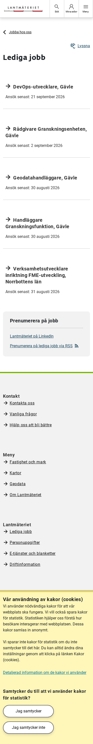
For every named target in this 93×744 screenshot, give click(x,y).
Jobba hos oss (20, 32)
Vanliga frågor (23, 414)
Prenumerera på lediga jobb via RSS (41, 346)
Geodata (18, 483)
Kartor (15, 473)
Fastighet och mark (28, 462)
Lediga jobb (21, 531)
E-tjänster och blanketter (33, 553)
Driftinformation (25, 564)
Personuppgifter (25, 542)
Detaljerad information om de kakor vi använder (44, 672)
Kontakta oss (22, 403)
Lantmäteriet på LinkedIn (32, 336)
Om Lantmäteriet (25, 494)
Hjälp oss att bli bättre (31, 425)
